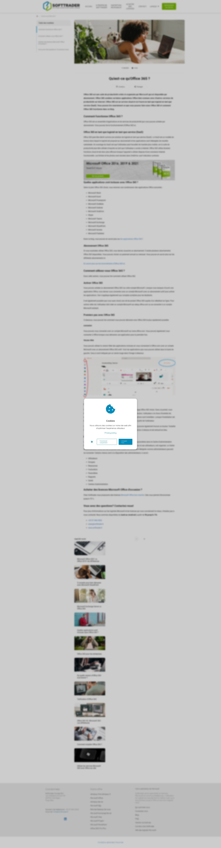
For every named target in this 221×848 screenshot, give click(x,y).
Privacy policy (110, 433)
